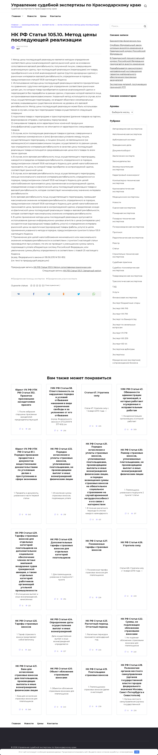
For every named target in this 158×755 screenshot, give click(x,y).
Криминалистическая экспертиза (123, 190)
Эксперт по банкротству (124, 319)
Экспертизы (118, 354)
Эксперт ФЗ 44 (119, 344)
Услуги (115, 292)
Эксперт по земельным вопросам (123, 326)
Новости (32, 16)
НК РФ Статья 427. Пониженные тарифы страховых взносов (96, 545)
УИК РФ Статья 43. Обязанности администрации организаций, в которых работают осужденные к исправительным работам (131, 400)
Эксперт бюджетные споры (126, 303)
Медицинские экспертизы (125, 197)
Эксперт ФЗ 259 (120, 338)
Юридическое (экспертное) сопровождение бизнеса (126, 361)
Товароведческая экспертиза (127, 276)
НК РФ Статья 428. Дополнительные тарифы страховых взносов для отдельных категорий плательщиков (61, 548)
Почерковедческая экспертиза (128, 227)
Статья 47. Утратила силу (96, 394)
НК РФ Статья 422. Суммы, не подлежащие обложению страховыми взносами (132, 626)
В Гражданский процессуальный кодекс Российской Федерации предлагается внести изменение (127, 61)
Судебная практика (122, 262)
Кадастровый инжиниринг (126, 175)
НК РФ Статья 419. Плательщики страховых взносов (96, 672)
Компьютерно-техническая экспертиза (126, 181)
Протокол (117, 232)
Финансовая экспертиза (124, 297)
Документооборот (121, 150)
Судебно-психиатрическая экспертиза (125, 269)
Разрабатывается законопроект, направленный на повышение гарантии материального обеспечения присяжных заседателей (126, 74)
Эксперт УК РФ (120, 333)
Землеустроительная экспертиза (122, 168)
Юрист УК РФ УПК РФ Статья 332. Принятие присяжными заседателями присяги (26, 397)
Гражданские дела (121, 145)
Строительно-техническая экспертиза (125, 255)
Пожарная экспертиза (123, 213)
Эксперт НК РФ (120, 314)
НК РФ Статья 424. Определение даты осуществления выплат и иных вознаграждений (61, 625)
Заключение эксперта (123, 156)
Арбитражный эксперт (123, 139)
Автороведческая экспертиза (127, 129)
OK (137, 752)
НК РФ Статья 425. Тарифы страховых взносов (26, 623)
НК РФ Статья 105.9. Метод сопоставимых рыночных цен (62, 267)
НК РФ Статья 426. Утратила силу (132, 544)
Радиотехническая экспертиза (127, 238)
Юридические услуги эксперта (62, 279)
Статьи (115, 248)
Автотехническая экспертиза (127, 134)
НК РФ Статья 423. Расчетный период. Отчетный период (96, 623)
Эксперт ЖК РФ (120, 308)
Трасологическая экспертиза (127, 281)
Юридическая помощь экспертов (28, 279)
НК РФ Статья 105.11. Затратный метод (82, 271)
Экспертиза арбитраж (123, 349)
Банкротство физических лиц (125, 41)
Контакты (55, 16)
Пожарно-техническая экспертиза (123, 220)
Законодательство (121, 161)
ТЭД (114, 287)
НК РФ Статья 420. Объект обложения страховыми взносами (61, 673)
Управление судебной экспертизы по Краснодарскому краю (76, 5)
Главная (16, 16)
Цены (43, 16)
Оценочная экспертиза (124, 208)
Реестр (116, 243)
